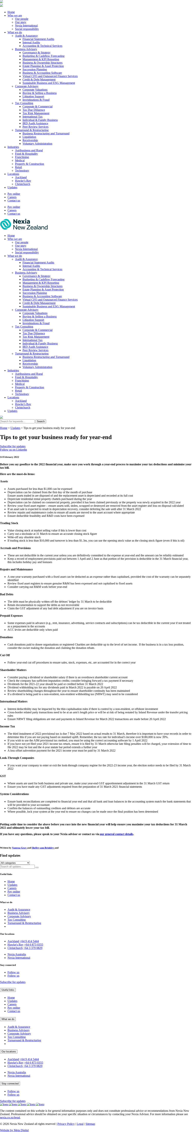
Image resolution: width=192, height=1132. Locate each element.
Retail (18, 167)
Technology (22, 170)
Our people (21, 18)
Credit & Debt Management (39, 79)
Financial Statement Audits (38, 39)
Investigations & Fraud (36, 99)
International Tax (32, 116)
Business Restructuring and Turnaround (45, 133)
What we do (15, 32)
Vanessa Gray (19, 847)
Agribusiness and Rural (29, 150)
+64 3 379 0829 (32, 948)
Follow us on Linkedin (13, 449)
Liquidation (29, 136)
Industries (13, 147)
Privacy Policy (66, 1123)
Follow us (13, 972)
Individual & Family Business (40, 120)
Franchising (22, 157)
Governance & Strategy (36, 52)
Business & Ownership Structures (42, 62)
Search (41, 421)
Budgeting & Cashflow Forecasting (43, 56)
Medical (20, 160)
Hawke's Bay (15, 944)
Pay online (14, 193)
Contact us (14, 200)
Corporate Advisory (26, 86)
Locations (13, 174)
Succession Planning (34, 69)
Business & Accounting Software (42, 72)
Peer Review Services (35, 126)
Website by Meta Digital (14, 1130)
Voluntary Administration (37, 143)
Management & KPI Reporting (40, 59)
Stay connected (10, 1083)
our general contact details (116, 834)
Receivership (30, 140)
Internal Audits (31, 42)
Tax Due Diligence (33, 109)
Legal (80, 1123)
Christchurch (22, 184)
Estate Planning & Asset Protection (43, 66)
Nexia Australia (17, 954)
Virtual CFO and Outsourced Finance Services (50, 76)
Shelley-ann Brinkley (43, 847)
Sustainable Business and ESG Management (48, 82)
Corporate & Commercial (37, 106)
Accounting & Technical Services (42, 45)
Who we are (15, 15)
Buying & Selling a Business (39, 93)
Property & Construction (29, 163)
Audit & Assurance (26, 35)
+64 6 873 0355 (33, 944)
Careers (12, 197)
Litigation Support (33, 96)
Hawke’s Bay (23, 180)
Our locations (9, 1051)
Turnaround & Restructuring (32, 130)
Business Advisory (26, 49)
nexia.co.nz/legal (10, 1117)
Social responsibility (27, 29)
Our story (20, 22)
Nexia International (26, 25)
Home (11, 12)
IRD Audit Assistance (35, 123)
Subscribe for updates (13, 446)
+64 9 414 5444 (29, 941)
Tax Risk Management (35, 113)
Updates (12, 187)
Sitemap (90, 1123)
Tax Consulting (24, 103)
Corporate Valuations (34, 89)
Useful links (8, 990)
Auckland (21, 177)
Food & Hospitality (26, 153)
